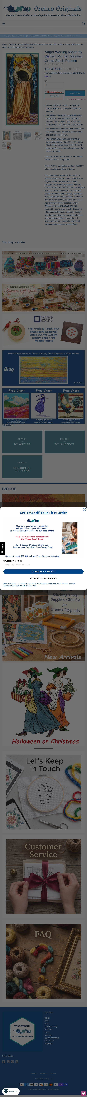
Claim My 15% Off (43, 571)
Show (2, 548)
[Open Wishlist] (83, 1093)
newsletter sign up (12, 561)
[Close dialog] (84, 509)
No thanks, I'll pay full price (43, 578)
